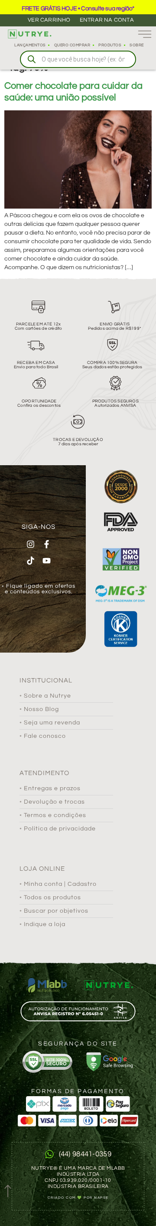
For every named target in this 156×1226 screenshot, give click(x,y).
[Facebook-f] (46, 543)
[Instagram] (30, 543)
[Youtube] (46, 560)
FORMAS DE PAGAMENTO (78, 1091)
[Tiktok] (30, 560)
